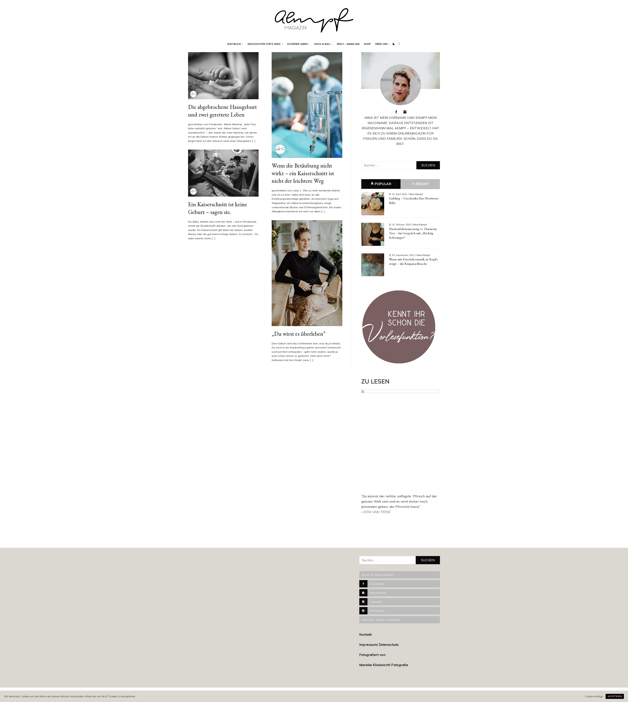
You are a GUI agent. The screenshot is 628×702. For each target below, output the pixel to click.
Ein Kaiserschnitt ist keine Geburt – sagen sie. (217, 208)
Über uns (381, 43)
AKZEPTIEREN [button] (615, 696)
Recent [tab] (422, 184)
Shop (367, 43)
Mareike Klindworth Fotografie (383, 665)
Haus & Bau (322, 43)
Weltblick (234, 43)
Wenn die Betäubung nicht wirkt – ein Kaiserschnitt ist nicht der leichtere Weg (303, 173)
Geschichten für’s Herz (264, 43)
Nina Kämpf (416, 194)
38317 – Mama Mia (348, 43)
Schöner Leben (297, 43)
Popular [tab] (383, 184)
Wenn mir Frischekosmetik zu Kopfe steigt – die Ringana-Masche (413, 261)
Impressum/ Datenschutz (379, 645)
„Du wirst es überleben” (298, 333)
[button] (394, 44)
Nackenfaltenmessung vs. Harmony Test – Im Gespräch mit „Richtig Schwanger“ (413, 233)
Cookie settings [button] (594, 696)
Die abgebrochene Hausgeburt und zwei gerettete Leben (222, 110)
